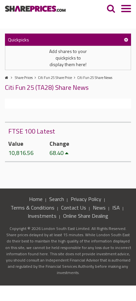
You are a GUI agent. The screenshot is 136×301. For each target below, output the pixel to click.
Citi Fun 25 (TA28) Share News (46, 87)
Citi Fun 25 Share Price (55, 77)
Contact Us (73, 208)
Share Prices (24, 77)
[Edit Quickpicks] (126, 39)
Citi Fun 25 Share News (94, 77)
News (99, 208)
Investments (42, 216)
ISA (116, 208)
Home (36, 199)
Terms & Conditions (32, 208)
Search (56, 199)
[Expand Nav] (126, 9)
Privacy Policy (86, 199)
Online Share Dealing (85, 216)
